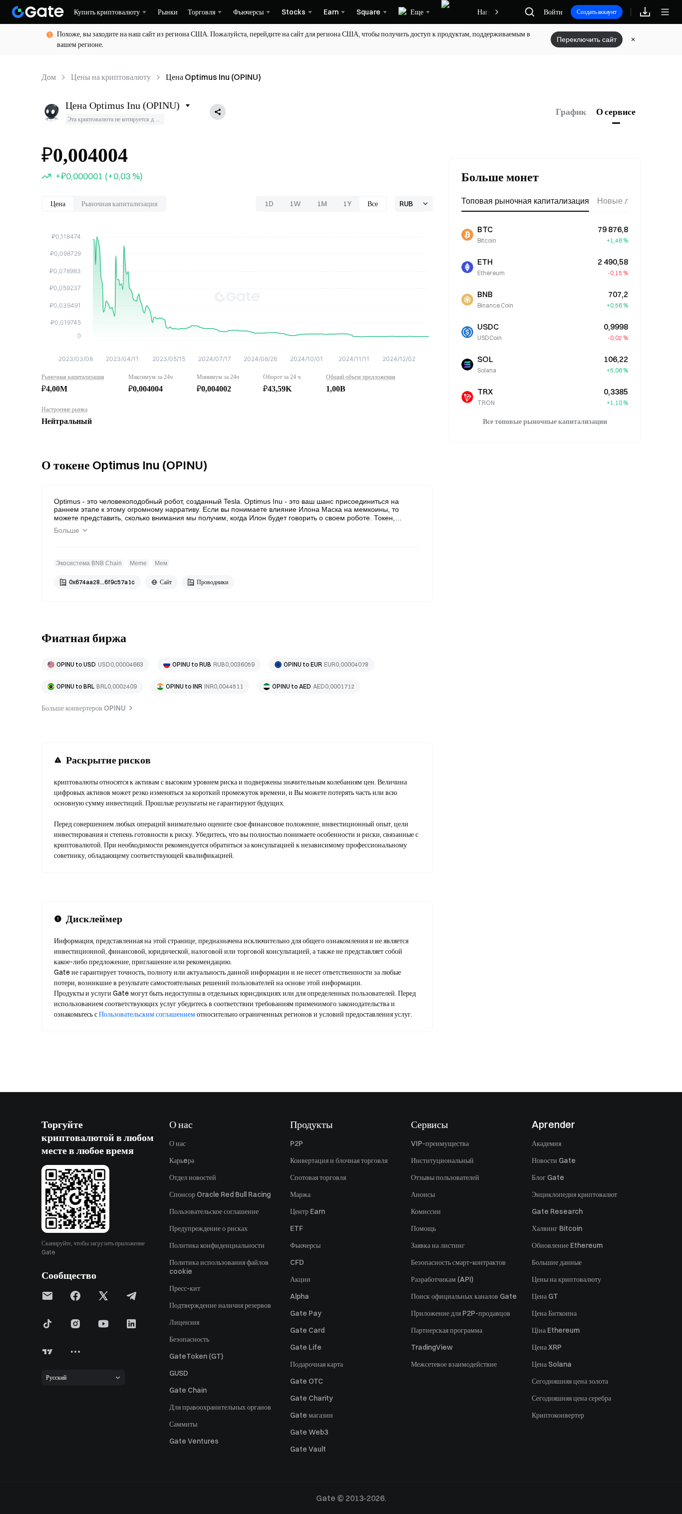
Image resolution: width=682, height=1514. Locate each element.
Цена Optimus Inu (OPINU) (213, 77)
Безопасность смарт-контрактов (458, 1262)
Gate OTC (306, 1381)
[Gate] (38, 12)
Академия (546, 1143)
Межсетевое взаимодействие (454, 1364)
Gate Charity (311, 1398)
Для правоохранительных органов (220, 1407)
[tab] (571, 112)
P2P (296, 1143)
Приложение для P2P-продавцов (460, 1313)
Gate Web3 (309, 1432)
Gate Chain (188, 1390)
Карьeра (181, 1160)
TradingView (432, 1347)
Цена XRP (547, 1347)
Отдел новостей (192, 1177)
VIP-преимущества (440, 1143)
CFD (297, 1262)
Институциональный (442, 1160)
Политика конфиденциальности (217, 1245)
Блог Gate (548, 1177)
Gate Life (306, 1347)
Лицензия (184, 1322)
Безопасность (189, 1339)
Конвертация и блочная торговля (338, 1160)
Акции (300, 1279)
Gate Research (557, 1211)
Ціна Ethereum (556, 1330)
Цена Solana (552, 1364)
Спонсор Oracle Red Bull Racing (220, 1194)
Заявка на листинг (438, 1245)
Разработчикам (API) (442, 1279)
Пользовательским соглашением (147, 1014)
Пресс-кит (184, 1288)
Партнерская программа (446, 1330)
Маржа (300, 1194)
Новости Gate (554, 1160)
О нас (177, 1143)
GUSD (178, 1373)
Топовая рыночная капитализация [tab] (525, 201)
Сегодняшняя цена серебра (571, 1398)
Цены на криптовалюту (111, 77)
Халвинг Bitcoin (557, 1228)
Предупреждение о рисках (208, 1228)
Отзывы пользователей (445, 1177)
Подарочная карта (316, 1364)
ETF (296, 1228)
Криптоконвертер (558, 1415)
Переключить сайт (587, 39)
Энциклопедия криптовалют (574, 1194)
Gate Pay (306, 1313)
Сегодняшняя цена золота (570, 1381)
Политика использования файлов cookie (219, 1267)
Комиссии (426, 1211)
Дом (48, 77)
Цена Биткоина (554, 1313)
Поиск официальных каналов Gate (464, 1296)
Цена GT (545, 1296)
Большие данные (557, 1262)
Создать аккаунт (597, 11)
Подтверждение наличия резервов (220, 1305)
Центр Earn (307, 1211)
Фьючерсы (305, 1245)
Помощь (423, 1228)
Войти (553, 12)
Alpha (299, 1296)
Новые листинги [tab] (627, 201)
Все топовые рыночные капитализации (545, 421)
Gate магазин (311, 1415)
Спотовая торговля (318, 1177)
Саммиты (183, 1424)
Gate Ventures (194, 1441)
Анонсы (423, 1194)
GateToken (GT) (196, 1356)
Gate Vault (308, 1449)
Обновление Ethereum (567, 1245)
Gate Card (307, 1330)
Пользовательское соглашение (214, 1211)
